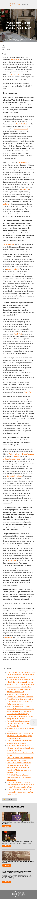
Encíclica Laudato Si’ (21, 129)
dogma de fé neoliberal (14, 476)
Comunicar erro (9, 799)
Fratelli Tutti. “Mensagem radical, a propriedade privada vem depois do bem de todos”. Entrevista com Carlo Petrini (20, 784)
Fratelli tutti (15, 59)
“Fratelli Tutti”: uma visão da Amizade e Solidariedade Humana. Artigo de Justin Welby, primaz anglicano (20, 701)
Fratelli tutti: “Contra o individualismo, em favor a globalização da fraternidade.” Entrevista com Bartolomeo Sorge (20, 711)
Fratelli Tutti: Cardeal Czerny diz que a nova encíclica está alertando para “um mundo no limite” (20, 792)
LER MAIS (6, 826)
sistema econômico (12, 269)
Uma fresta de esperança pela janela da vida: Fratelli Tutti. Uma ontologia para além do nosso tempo (20, 736)
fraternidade (8, 638)
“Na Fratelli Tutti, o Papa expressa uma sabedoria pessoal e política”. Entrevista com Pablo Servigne (20, 723)
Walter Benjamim (14, 454)
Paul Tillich (15, 456)
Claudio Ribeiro (15, 74)
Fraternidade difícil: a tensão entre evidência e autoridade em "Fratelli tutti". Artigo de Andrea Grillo (20, 748)
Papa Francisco (9, 244)
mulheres (6, 204)
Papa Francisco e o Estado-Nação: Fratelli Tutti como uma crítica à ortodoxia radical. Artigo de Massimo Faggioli (21, 674)
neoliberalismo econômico (12, 459)
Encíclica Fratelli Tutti (20, 124)
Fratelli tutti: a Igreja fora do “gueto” (18, 706)
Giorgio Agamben (28, 454)
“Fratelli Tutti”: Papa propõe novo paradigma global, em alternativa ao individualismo (19, 777)
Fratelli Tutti (23, 162)
